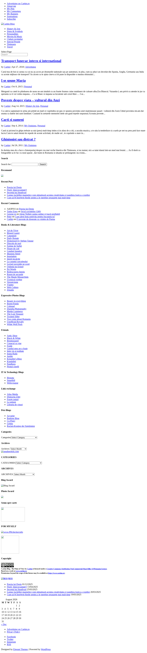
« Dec (4, 624)
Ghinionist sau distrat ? (18, 139)
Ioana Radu (12, 353)
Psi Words (11, 269)
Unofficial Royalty (15, 321)
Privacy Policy (13, 632)
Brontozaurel (13, 341)
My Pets (10, 8)
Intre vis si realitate (15, 351)
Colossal (11, 306)
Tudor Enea (12, 211)
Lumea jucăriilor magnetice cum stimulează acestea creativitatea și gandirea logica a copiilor (48, 195)
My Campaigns (14, 11)
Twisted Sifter (13, 316)
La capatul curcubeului (17, 261)
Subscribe (11, 19)
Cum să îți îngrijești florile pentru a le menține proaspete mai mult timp (38, 197)
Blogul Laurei (13, 233)
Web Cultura (12, 287)
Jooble (10, 356)
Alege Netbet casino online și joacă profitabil (39, 214)
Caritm (29, 569)
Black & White (14, 338)
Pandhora (11, 364)
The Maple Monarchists (17, 277)
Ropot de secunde (15, 274)
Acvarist (10, 416)
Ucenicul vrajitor (14, 279)
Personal (28, 86)
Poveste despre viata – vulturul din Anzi (30, 100)
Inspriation (12, 256)
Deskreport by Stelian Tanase (20, 241)
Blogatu (10, 378)
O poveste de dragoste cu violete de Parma (36, 219)
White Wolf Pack (14, 324)
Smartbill (11, 380)
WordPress (46, 649)
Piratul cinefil (13, 366)
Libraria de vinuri (15, 404)
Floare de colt (13, 248)
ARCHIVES (7, 474)
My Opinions (30, 125)
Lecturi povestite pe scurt (18, 264)
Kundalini (11, 361)
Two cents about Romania (19, 319)
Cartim (7, 67)
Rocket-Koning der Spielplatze (21, 426)
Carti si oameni (12, 119)
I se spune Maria (13, 80)
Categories (6, 437)
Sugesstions (12, 16)
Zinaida (10, 290)
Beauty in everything (16, 301)
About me (11, 6)
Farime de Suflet (14, 246)
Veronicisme (12, 282)
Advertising (30, 67)
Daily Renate (13, 238)
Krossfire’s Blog (14, 359)
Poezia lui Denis (14, 187)
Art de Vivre (12, 230)
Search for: (6, 164)
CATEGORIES (8, 463)
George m (11, 214)
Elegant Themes (20, 649)
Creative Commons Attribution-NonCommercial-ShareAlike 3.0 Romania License (77, 569)
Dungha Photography (16, 309)
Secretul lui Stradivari (16, 192)
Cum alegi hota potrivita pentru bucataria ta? (35, 216)
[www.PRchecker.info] (12, 532)
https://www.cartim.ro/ (56, 573)
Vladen (10, 284)
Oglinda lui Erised (15, 266)
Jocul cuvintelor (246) (31, 211)
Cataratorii (11, 235)
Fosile (9, 346)
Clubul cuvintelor (15, 39)
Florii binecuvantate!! (17, 190)
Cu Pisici (11, 421)
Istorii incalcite (13, 259)
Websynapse (12, 383)
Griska (10, 423)
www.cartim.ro (21, 571)
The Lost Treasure (15, 314)
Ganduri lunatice (14, 251)
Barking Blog (13, 418)
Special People (13, 41)
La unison (11, 402)
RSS (10, 578)
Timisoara (11, 44)
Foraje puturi (13, 399)
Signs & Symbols (15, 31)
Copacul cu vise (14, 343)
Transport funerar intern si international (31, 61)
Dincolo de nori (14, 243)
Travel (10, 47)
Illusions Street (13, 254)
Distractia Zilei (13, 397)
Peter (9, 216)
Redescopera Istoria (16, 272)
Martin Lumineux (15, 311)
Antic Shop (12, 335)
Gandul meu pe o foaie (17, 348)
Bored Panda (13, 303)
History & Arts (13, 29)
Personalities (12, 34)
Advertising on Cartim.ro (18, 3)
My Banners (12, 14)
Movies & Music (14, 36)
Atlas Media (12, 394)
